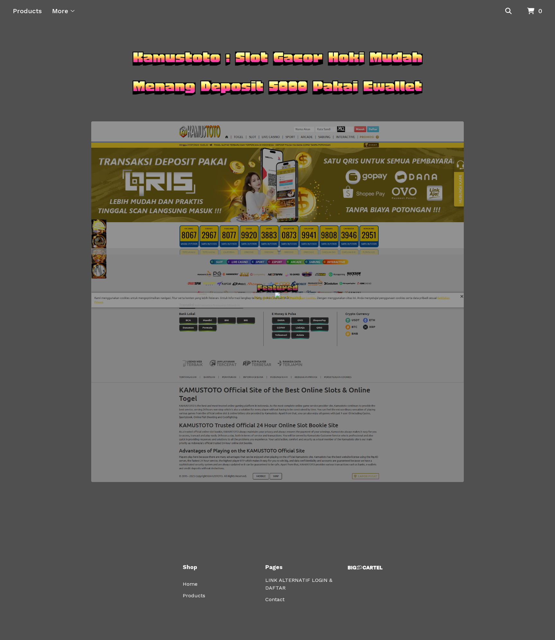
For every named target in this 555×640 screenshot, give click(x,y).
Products (27, 11)
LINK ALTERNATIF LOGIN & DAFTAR (298, 584)
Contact (275, 599)
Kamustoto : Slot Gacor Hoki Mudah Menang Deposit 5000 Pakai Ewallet (277, 72)
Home (190, 584)
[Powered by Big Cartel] (365, 567)
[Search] (508, 11)
